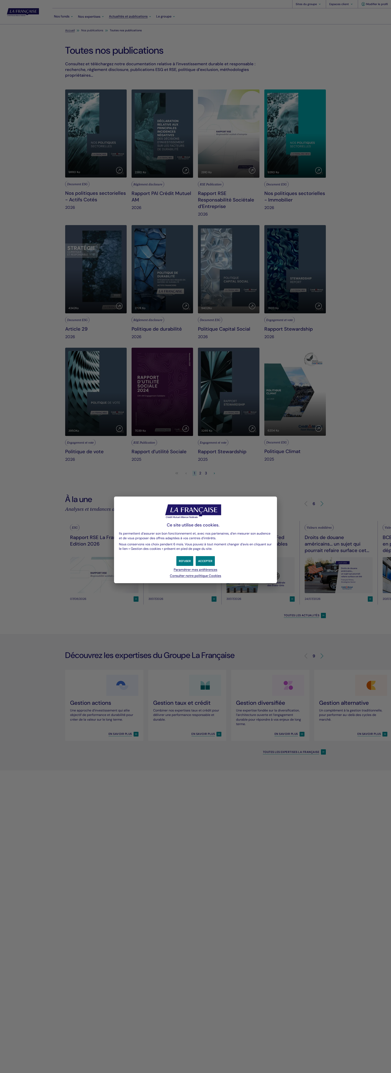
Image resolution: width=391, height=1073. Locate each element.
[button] (205, 561)
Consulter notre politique (195, 576)
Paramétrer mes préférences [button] (195, 570)
